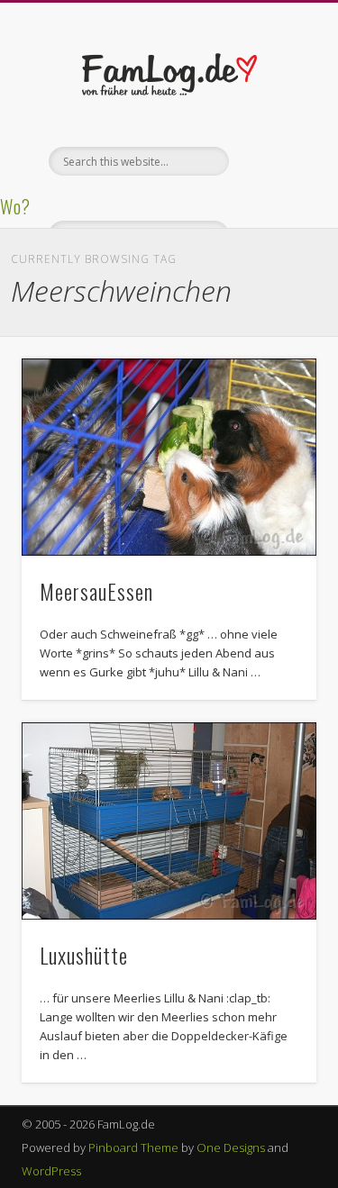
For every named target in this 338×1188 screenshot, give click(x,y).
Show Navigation (273, 161)
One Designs (230, 1147)
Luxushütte (84, 955)
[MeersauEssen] (169, 457)
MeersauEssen (96, 591)
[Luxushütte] (169, 821)
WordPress (51, 1171)
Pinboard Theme (133, 1147)
